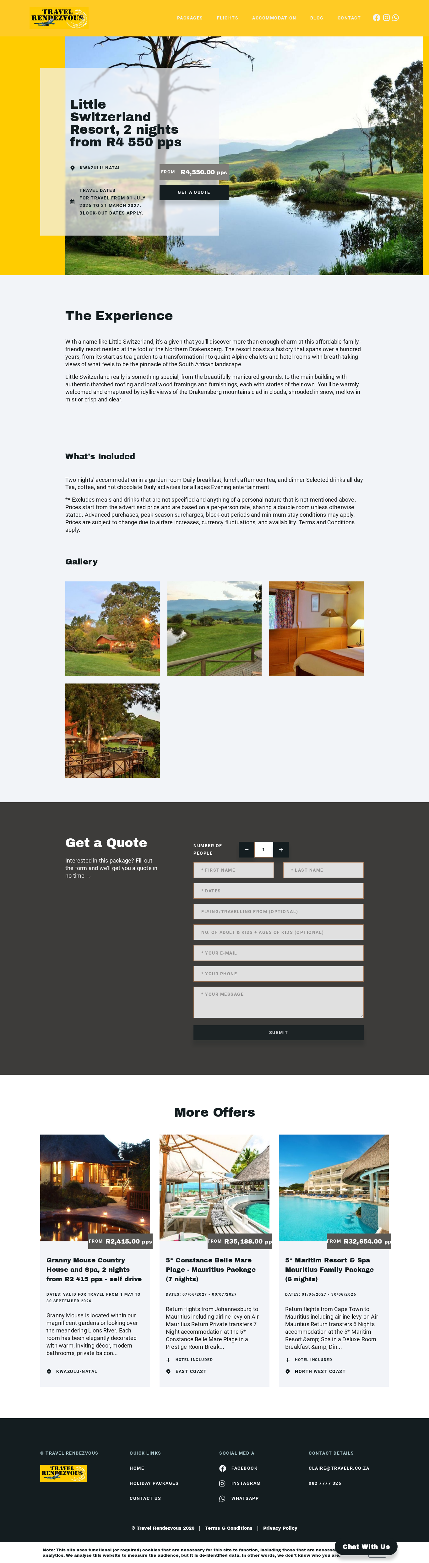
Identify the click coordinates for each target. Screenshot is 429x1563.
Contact (349, 17)
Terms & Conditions (229, 1528)
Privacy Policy (280, 1528)
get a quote (194, 192)
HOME (137, 1468)
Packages (190, 17)
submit (278, 1032)
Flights (228, 17)
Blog (317, 17)
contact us (145, 1498)
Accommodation (274, 17)
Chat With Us (366, 1546)
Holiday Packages (154, 1483)
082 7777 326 (325, 1483)
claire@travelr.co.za (339, 1468)
